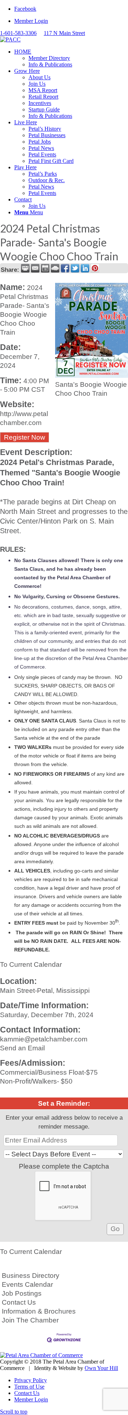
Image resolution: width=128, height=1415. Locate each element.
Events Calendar (27, 1284)
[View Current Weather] (55, 268)
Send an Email (22, 1048)
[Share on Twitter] (75, 268)
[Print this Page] (25, 268)
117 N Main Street (64, 33)
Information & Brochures (39, 1311)
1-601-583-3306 (18, 33)
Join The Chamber (30, 1320)
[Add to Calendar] (45, 268)
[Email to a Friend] (35, 268)
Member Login (31, 21)
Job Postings (22, 1293)
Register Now (24, 437)
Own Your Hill (101, 1368)
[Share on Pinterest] (95, 268)
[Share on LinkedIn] (85, 268)
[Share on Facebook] (65, 268)
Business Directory (30, 1275)
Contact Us (19, 1302)
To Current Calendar (31, 964)
